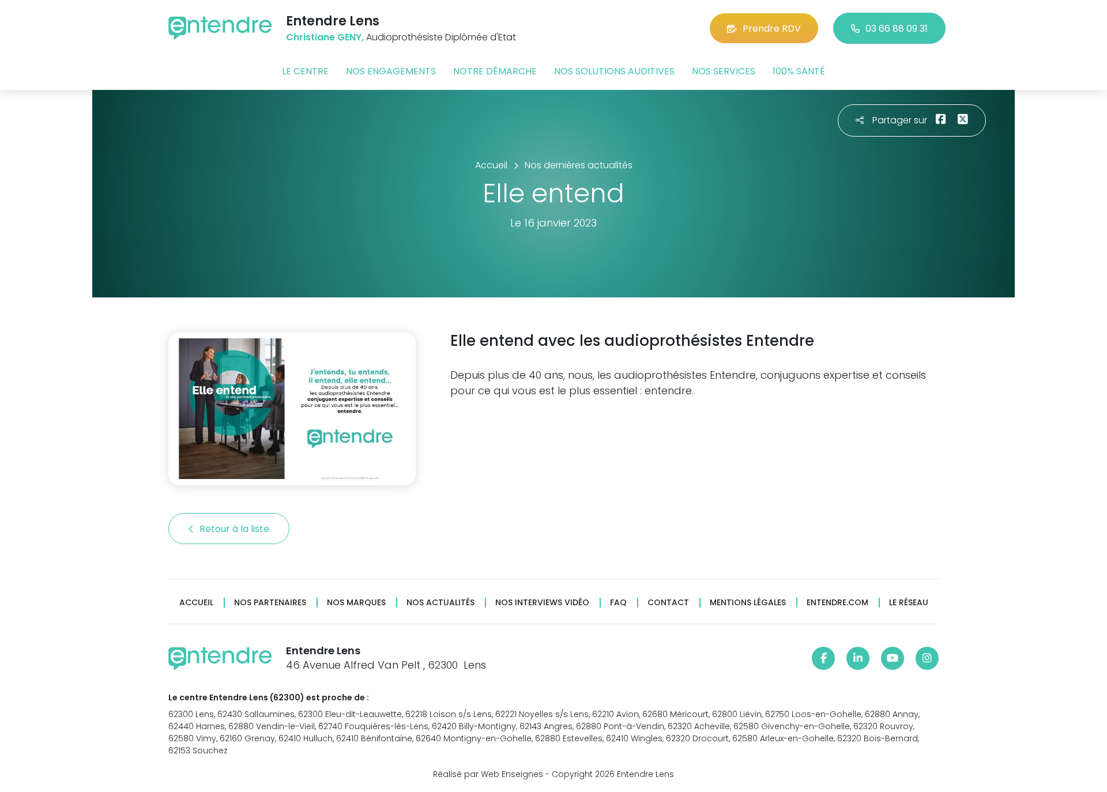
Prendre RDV (772, 28)
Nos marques (356, 603)
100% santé (799, 71)
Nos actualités (440, 603)
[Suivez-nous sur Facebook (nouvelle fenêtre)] (823, 658)
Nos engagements (391, 71)
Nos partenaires (270, 603)
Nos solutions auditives (614, 71)
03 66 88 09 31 (896, 28)
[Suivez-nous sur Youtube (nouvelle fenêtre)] (892, 658)
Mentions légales (748, 603)
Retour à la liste (235, 528)
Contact (668, 603)
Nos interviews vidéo (542, 603)
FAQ (618, 603)
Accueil (196, 603)
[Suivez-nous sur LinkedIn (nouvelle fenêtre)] (857, 658)
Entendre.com (837, 603)
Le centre (305, 71)
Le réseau (908, 603)
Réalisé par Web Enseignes (488, 774)
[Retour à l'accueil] (220, 28)
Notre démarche (495, 71)
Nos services (723, 71)
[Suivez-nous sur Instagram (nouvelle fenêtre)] (927, 658)
